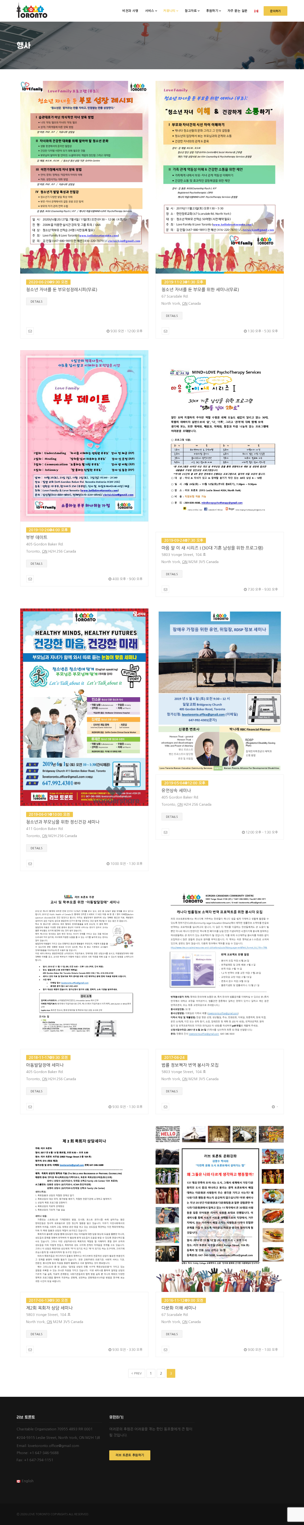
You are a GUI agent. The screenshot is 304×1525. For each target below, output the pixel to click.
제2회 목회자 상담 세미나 (49, 1308)
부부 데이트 (37, 537)
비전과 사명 (130, 10)
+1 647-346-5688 (44, 1453)
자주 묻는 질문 (237, 10)
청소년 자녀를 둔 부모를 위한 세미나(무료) (200, 290)
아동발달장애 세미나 (45, 1065)
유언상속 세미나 (176, 791)
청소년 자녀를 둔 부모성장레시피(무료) (61, 290)
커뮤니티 (169, 10)
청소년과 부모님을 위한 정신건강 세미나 (63, 822)
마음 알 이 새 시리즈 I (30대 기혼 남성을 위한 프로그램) (212, 548)
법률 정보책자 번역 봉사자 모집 (190, 1065)
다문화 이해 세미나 (179, 1308)
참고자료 (191, 10)
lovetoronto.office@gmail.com (53, 1445)
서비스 (149, 10)
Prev (137, 1373)
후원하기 (212, 10)
